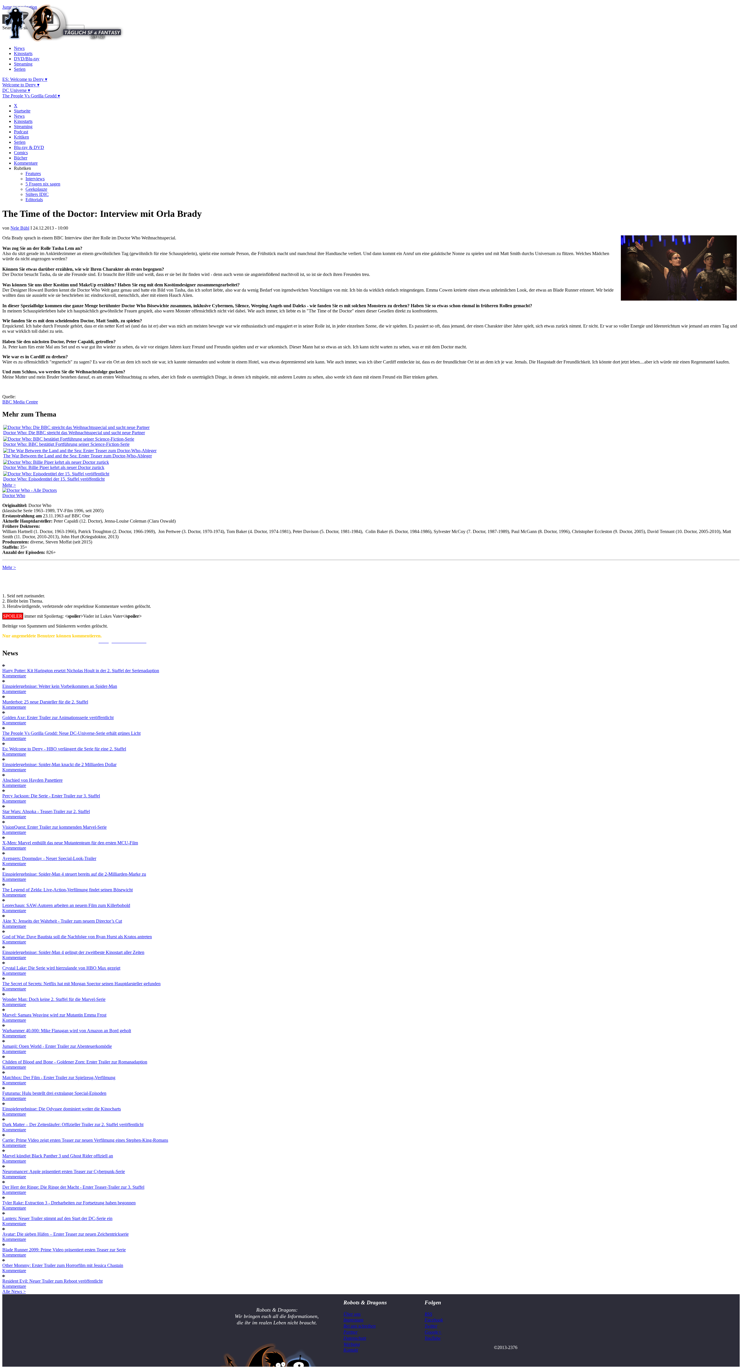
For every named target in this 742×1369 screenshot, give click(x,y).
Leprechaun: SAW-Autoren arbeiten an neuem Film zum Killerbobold (66, 905)
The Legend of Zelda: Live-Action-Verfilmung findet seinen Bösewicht (67, 889)
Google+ (433, 1332)
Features (33, 173)
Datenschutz (354, 1338)
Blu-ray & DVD (29, 147)
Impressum (353, 1319)
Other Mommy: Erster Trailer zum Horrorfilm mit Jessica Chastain (62, 1265)
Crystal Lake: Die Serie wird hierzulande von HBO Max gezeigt (61, 968)
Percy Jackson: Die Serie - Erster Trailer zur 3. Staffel (51, 795)
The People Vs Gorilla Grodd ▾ (31, 95)
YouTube (433, 1338)
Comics (21, 152)
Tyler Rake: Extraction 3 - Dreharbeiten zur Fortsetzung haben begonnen (69, 1202)
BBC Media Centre (20, 401)
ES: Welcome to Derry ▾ (24, 79)
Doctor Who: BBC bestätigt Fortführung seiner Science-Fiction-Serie (66, 444)
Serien (20, 69)
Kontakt (350, 1350)
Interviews (35, 178)
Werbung (351, 1344)
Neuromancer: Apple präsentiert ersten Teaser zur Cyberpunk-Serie (63, 1171)
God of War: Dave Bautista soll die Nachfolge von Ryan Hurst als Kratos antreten (77, 936)
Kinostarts (23, 53)
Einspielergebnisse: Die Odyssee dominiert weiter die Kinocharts (61, 1108)
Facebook (434, 1319)
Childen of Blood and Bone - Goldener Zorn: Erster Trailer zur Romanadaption (74, 1061)
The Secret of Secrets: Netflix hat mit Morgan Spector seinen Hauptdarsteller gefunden (81, 983)
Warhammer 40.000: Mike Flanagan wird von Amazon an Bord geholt (66, 1030)
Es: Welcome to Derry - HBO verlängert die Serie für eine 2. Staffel (64, 748)
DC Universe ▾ (16, 90)
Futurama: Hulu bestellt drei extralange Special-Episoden (54, 1093)
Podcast (21, 131)
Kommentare (26, 163)
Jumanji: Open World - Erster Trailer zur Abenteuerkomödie (57, 1046)
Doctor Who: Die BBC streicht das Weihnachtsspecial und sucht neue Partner (74, 432)
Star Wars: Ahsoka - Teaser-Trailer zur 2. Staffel (46, 811)
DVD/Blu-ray (26, 58)
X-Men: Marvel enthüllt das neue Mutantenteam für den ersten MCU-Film (70, 842)
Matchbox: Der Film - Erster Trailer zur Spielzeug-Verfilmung (58, 1077)
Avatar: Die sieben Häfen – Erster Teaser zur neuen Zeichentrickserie (65, 1234)
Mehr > (9, 485)
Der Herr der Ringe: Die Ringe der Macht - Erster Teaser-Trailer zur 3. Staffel (73, 1187)
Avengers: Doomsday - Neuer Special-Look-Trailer (49, 858)
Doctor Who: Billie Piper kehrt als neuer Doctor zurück (53, 467)
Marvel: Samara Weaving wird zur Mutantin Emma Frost (54, 1014)
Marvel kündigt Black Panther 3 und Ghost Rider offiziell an (57, 1155)
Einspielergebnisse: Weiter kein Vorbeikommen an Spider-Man (59, 686)
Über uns (352, 1314)
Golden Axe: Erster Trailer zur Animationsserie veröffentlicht (58, 717)
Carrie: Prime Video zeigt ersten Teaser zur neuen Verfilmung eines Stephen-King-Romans (85, 1140)
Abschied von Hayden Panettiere (32, 780)
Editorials (34, 199)
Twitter (431, 1325)
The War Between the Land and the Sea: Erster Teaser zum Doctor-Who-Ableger (77, 455)
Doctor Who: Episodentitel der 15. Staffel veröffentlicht (54, 479)
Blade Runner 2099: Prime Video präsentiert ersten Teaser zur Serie (64, 1249)
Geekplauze (36, 189)
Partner (350, 1332)
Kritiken (21, 136)
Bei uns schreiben (359, 1325)
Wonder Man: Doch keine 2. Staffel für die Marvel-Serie (54, 999)
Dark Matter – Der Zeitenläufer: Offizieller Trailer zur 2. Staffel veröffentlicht (72, 1124)
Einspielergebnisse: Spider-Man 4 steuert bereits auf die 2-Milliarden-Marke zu (74, 874)
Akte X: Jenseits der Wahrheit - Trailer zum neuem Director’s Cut (62, 921)
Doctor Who (13, 495)
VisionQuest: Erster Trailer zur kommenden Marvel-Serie (54, 827)
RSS (428, 1314)
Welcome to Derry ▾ (20, 84)
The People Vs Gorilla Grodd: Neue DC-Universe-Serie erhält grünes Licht (71, 733)
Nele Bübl (19, 228)
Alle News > (14, 1291)
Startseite (22, 110)
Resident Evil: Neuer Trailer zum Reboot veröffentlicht (52, 1281)
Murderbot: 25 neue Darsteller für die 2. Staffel (45, 701)
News (19, 48)
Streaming (23, 63)
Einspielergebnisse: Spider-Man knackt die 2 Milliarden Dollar (59, 764)
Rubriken (22, 168)
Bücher (20, 157)
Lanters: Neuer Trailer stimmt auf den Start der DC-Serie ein (57, 1218)
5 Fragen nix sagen (43, 183)
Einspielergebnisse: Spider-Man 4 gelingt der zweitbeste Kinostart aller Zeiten (73, 952)
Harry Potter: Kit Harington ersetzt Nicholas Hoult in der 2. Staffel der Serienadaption (80, 670)
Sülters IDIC (37, 194)
